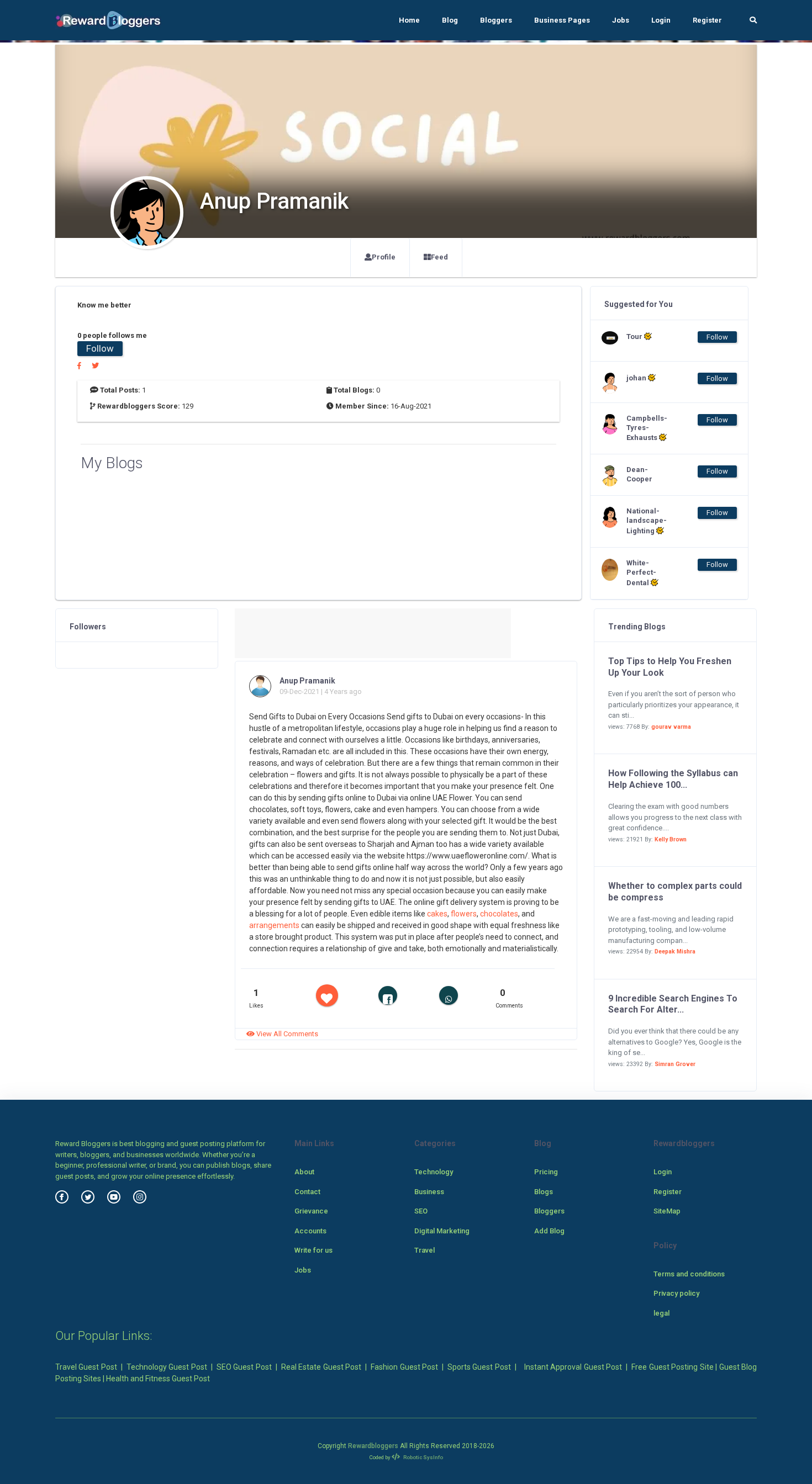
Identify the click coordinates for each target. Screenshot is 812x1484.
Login (661, 20)
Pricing (546, 1172)
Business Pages (562, 20)
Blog (450, 20)
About (304, 1172)
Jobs (620, 20)
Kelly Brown (671, 839)
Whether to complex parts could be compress (675, 892)
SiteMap (667, 1211)
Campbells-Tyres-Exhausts (646, 428)
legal (661, 1313)
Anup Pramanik (307, 680)
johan (637, 378)
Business (429, 1192)
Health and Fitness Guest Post (158, 1378)
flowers (464, 913)
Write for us (313, 1250)
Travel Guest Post (86, 1367)
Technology (433, 1172)
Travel (424, 1250)
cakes (437, 913)
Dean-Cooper (639, 474)
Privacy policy (676, 1293)
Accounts (310, 1231)
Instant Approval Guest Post (573, 1367)
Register (707, 20)
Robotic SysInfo (422, 1457)
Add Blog (549, 1231)
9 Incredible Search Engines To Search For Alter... (672, 1004)
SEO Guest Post (244, 1367)
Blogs (543, 1192)
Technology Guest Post (166, 1367)
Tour (635, 336)
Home (409, 20)
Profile (384, 257)
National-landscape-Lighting (646, 521)
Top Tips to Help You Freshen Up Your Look (669, 667)
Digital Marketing (442, 1231)
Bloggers (496, 20)
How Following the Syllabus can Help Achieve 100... (673, 779)
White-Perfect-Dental (641, 573)
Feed (439, 257)
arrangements (275, 925)
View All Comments (286, 1034)
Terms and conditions (689, 1274)
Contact (307, 1192)
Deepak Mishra (675, 951)
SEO (421, 1211)
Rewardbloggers (373, 1446)
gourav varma (671, 726)
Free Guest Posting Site (672, 1367)
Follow (100, 348)
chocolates (499, 913)
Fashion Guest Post (404, 1367)
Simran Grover (675, 1064)
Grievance (311, 1211)
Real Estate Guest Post (321, 1367)
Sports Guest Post (479, 1367)
